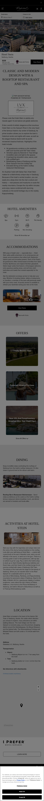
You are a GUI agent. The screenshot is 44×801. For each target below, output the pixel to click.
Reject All (22, 791)
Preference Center (22, 786)
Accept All (22, 797)
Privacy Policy (21, 780)
